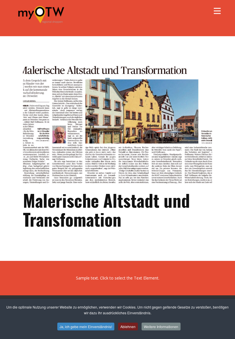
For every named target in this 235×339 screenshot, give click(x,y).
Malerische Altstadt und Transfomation (106, 209)
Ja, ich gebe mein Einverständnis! (86, 326)
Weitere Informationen (161, 326)
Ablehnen (128, 326)
